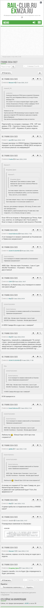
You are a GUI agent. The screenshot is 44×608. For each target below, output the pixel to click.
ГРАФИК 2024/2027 (9, 62)
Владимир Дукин (14, 568)
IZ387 (10, 281)
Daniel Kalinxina (13, 234)
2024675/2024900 (14, 251)
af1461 (27, 603)
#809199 (5, 251)
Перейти (29, 587)
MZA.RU (22, 11)
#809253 (5, 449)
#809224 (5, 337)
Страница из (33, 66)
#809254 (5, 503)
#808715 (5, 140)
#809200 (5, 281)
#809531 (5, 520)
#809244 (5, 408)
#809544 (5, 568)
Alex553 (11, 520)
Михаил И (12, 82)
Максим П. (12, 551)
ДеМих (11, 449)
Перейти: (4, 584)
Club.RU (22, 5)
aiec (10, 140)
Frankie (11, 159)
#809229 (5, 360)
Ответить (7, 73)
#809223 (5, 298)
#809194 (5, 234)
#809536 (5, 551)
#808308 (5, 82)
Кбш (10, 298)
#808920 (5, 159)
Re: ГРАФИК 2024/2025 (10, 79)
